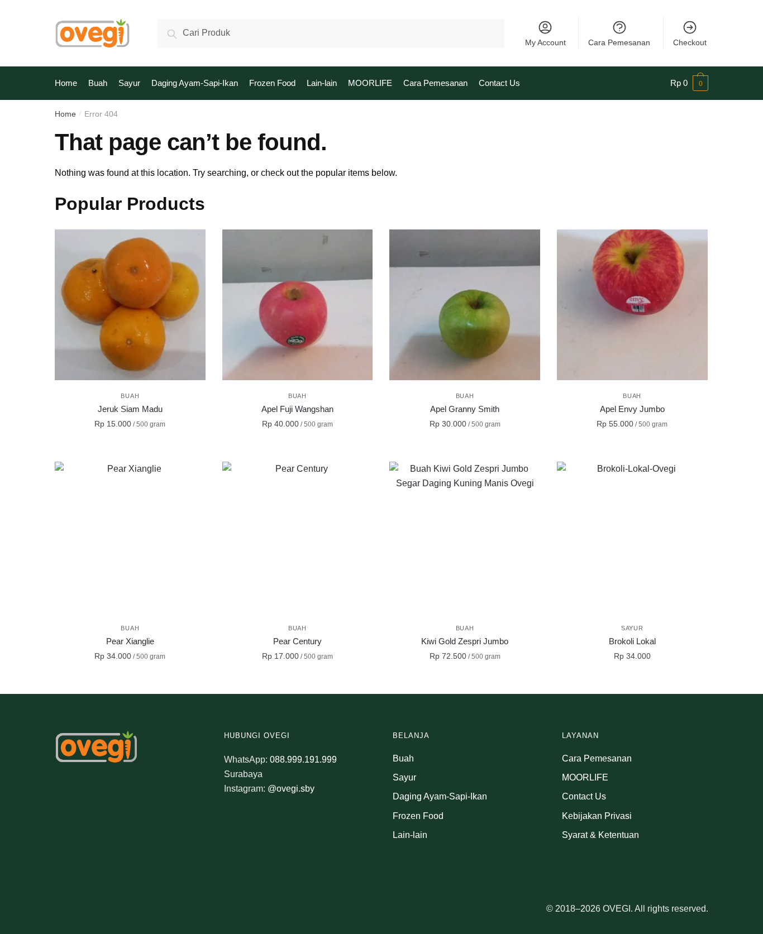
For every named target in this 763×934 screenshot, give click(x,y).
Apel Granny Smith (464, 409)
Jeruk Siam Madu (130, 409)
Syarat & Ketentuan (600, 835)
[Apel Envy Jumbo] (632, 304)
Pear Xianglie (130, 641)
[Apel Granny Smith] (464, 304)
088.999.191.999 (303, 759)
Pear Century (297, 641)
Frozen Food (418, 816)
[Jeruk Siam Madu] (130, 304)
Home (65, 113)
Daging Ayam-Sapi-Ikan (440, 796)
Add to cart (130, 448)
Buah (130, 395)
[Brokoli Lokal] (632, 537)
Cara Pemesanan (619, 42)
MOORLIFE (585, 777)
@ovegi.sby (291, 788)
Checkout (690, 42)
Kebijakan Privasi (597, 816)
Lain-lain (410, 835)
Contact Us (584, 796)
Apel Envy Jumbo (632, 409)
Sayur (632, 628)
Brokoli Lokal (632, 641)
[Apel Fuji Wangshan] (297, 304)
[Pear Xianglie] (130, 537)
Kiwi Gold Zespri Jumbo (464, 641)
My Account (545, 42)
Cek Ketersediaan (632, 681)
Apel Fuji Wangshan (297, 409)
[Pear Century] (297, 537)
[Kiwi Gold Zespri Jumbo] (464, 537)
